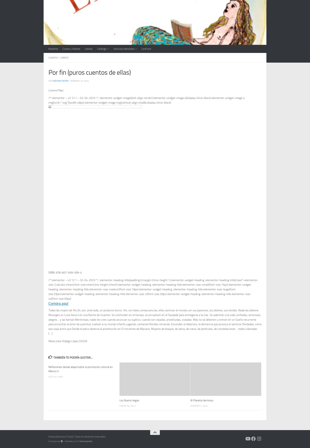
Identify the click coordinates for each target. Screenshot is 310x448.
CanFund (146, 48)
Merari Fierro (61, 81)
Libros (64, 57)
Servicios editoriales (124, 48)
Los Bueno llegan (129, 400)
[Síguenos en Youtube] (247, 439)
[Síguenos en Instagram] (259, 439)
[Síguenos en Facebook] (253, 439)
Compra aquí (58, 303)
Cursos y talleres (71, 48)
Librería (89, 48)
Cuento (53, 57)
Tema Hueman (85, 441)
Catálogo (102, 48)
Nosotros (53, 48)
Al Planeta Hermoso (201, 400)
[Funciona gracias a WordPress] (62, 441)
